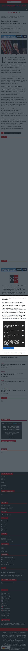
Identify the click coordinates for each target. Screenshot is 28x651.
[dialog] (14, 326)
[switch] (23, 325)
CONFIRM (8, 348)
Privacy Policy (22, 352)
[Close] (25, 298)
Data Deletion (6, 352)
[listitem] (14, 323)
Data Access (14, 352)
